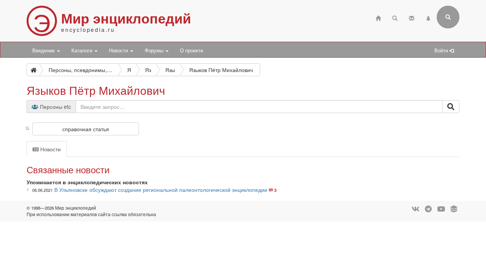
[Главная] (378, 17)
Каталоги (82, 50)
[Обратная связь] (411, 17)
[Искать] (450, 106)
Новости (119, 50)
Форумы (155, 50)
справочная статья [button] (85, 129)
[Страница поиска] (395, 17)
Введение (44, 50)
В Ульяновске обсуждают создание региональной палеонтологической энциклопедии (160, 189)
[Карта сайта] (428, 17)
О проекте (191, 50)
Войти (442, 50)
